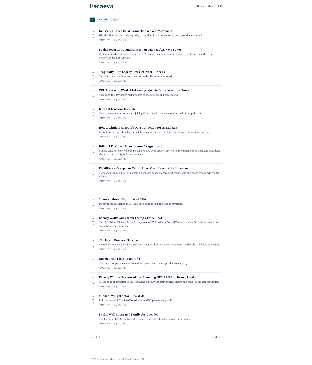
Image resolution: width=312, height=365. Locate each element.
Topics (114, 19)
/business (102, 19)
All (92, 19)
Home (200, 6)
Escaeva (101, 6)
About (210, 6)
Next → (215, 337)
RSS (220, 6)
